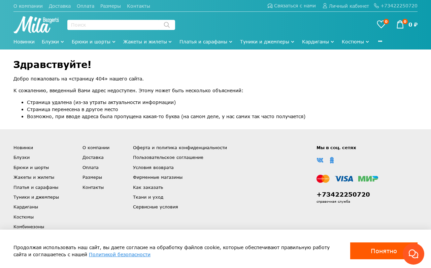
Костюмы (353, 41)
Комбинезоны (28, 226)
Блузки (50, 41)
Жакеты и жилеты (145, 41)
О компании (28, 6)
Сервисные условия (155, 206)
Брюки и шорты (91, 41)
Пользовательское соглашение (168, 157)
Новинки (24, 41)
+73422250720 (399, 5)
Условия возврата (153, 167)
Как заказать (148, 187)
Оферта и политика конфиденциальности (180, 147)
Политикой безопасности (120, 254)
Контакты (138, 6)
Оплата (85, 6)
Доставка (60, 6)
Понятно (384, 251)
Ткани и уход (148, 197)
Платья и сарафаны (203, 41)
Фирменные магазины (158, 177)
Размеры (110, 6)
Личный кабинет (349, 6)
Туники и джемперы (264, 41)
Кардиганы (315, 41)
